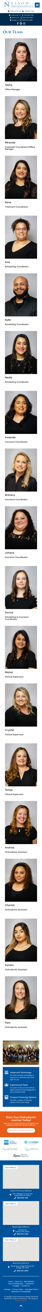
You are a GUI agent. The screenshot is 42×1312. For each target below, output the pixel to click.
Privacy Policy (18, 1289)
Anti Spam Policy (31, 1289)
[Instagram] (24, 23)
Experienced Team (19, 1085)
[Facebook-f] (18, 23)
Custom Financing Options (23, 1097)
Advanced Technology (21, 1072)
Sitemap (7, 1289)
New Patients (29, 1281)
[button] (37, 5)
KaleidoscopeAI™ (21, 1301)
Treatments (29, 1284)
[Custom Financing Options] (6, 1097)
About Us (18, 1281)
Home (10, 1281)
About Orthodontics (15, 1284)
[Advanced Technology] (6, 1072)
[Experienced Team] (6, 1085)
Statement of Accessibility (21, 1292)
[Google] (21, 23)
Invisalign (15, 1286)
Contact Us (25, 1286)
